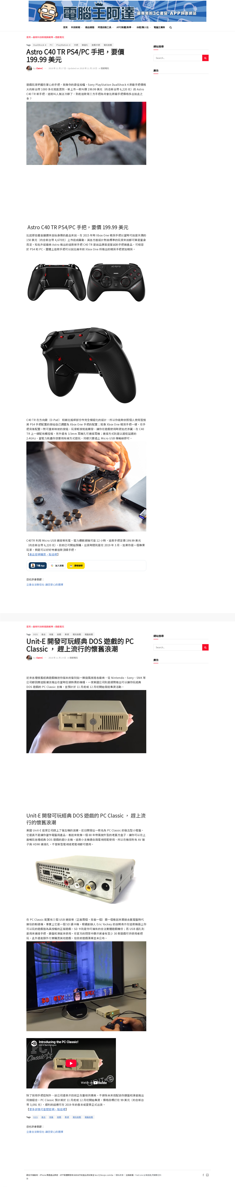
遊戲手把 (96, 45)
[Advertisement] (86, 597)
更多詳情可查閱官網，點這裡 (47, 1109)
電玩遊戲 (108, 45)
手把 (76, 45)
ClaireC (39, 68)
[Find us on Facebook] (203, 1175)
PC (51, 45)
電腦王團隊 (159, 27)
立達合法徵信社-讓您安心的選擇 (44, 584)
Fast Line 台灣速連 (143, 1175)
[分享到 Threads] (136, 78)
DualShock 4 (39, 45)
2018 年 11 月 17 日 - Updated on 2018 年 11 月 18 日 (72, 68)
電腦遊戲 (89, 634)
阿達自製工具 (104, 27)
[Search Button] (170, 27)
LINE (143, 78)
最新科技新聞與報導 (43, 37)
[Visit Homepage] (117, 11)
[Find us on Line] (207, 1175)
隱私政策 (119, 1175)
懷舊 (51, 634)
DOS (35, 634)
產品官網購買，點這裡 (43, 554)
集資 (67, 634)
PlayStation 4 (63, 45)
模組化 (85, 45)
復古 (43, 634)
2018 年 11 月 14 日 (57, 657)
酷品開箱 (89, 27)
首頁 (65, 27)
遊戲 (59, 634)
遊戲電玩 (59, 37)
